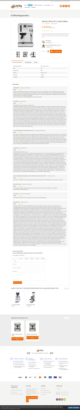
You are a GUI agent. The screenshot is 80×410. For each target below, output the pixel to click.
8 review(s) (48, 23)
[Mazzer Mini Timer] (32, 297)
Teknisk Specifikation (17, 62)
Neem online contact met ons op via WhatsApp (59, 1)
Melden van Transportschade (17, 394)
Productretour (14, 392)
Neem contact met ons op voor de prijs (17, 339)
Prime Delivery (48, 40)
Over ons (44, 388)
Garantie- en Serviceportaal (17, 390)
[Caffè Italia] (16, 6)
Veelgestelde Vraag (45, 390)
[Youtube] (59, 399)
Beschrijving (28, 62)
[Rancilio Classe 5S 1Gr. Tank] (18, 327)
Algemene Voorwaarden (46, 392)
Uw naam (14, 264)
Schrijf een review (54, 23)
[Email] (64, 399)
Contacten (44, 394)
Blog (69, 1)
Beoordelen (14, 271)
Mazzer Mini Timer (31, 304)
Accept (70, 407)
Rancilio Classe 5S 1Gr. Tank (17, 335)
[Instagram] (62, 399)
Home (12, 11)
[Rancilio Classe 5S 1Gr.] (32, 327)
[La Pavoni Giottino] (18, 297)
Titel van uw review (16, 267)
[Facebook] (57, 399)
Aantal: (43, 51)
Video (35, 62)
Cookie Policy (76, 407)
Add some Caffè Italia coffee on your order (53, 45)
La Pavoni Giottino (16, 304)
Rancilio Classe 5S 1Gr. (32, 334)
